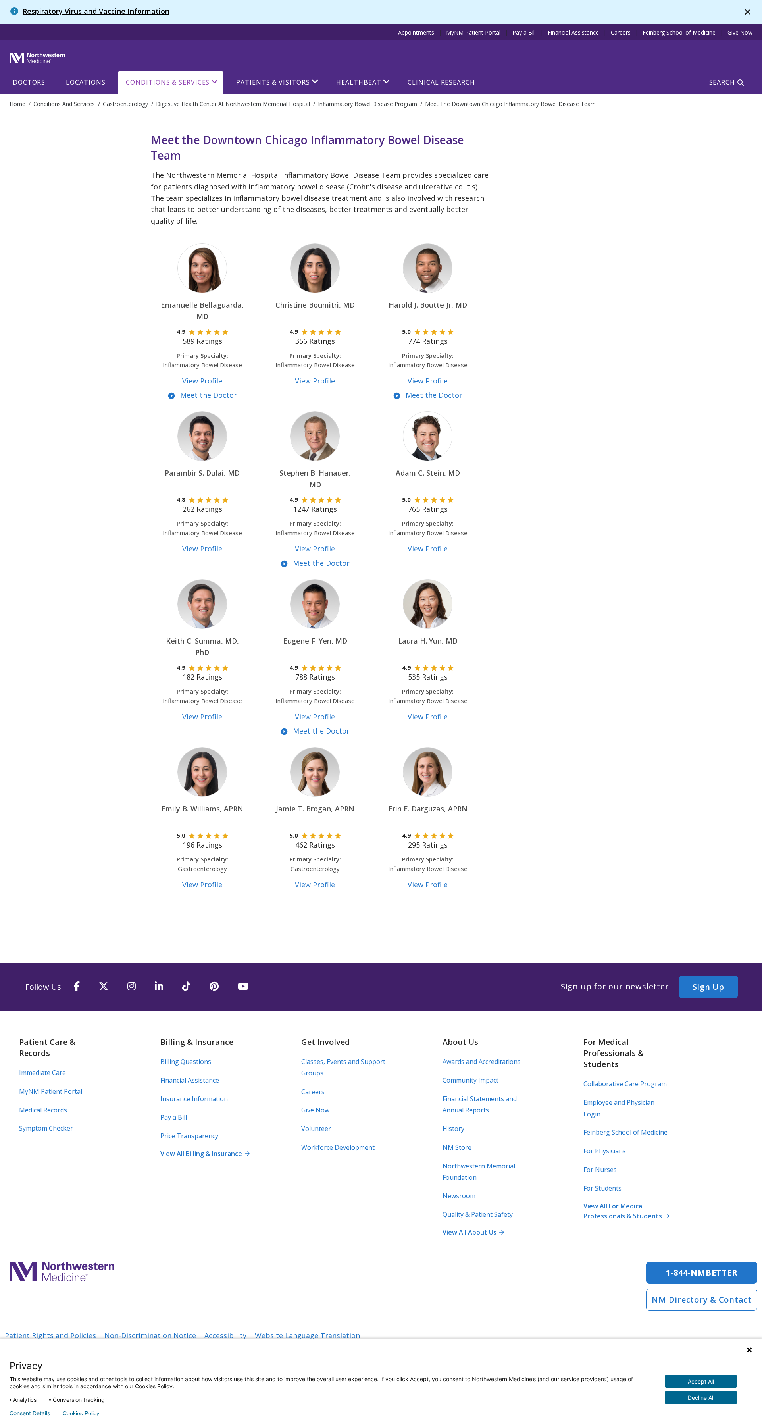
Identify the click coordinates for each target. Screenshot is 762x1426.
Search (722, 82)
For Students (602, 1188)
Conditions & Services (168, 82)
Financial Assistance (573, 32)
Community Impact (470, 1080)
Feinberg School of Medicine (679, 32)
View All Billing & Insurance (204, 1153)
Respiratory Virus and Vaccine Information (96, 11)
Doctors (29, 82)
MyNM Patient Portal (473, 32)
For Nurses (600, 1169)
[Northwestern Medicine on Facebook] (76, 986)
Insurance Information (194, 1099)
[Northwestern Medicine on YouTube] (243, 986)
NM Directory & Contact (702, 1299)
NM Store (457, 1147)
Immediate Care (42, 1072)
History (453, 1128)
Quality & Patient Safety (478, 1214)
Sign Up (708, 986)
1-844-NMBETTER (702, 1272)
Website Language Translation (307, 1335)
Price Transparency (189, 1135)
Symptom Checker (46, 1128)
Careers (621, 32)
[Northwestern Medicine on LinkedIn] (159, 986)
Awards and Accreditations (482, 1061)
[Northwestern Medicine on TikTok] (186, 986)
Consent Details (30, 1413)
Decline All (701, 1397)
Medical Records (43, 1110)
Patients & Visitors (273, 82)
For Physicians (604, 1151)
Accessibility (225, 1335)
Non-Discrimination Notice (150, 1335)
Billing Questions (185, 1061)
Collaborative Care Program (625, 1083)
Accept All (701, 1381)
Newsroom (459, 1195)
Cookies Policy (81, 1413)
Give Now (739, 32)
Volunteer (316, 1128)
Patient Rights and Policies (50, 1335)
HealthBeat (358, 82)
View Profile (202, 380)
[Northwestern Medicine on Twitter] (103, 986)
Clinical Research (441, 82)
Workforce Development (338, 1147)
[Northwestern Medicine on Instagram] (131, 986)
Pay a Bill (524, 32)
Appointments (416, 32)
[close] (747, 12)
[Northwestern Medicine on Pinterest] (214, 986)
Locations (85, 82)
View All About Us (473, 1232)
